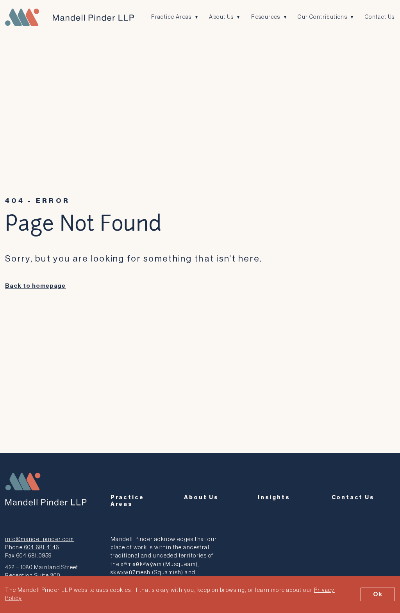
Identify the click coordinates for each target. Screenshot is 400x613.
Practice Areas (171, 17)
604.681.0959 (34, 556)
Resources (265, 17)
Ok (377, 594)
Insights (274, 497)
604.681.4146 (41, 547)
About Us (221, 17)
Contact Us (380, 17)
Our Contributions (322, 17)
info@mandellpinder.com (39, 539)
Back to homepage (35, 286)
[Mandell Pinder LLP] (69, 17)
